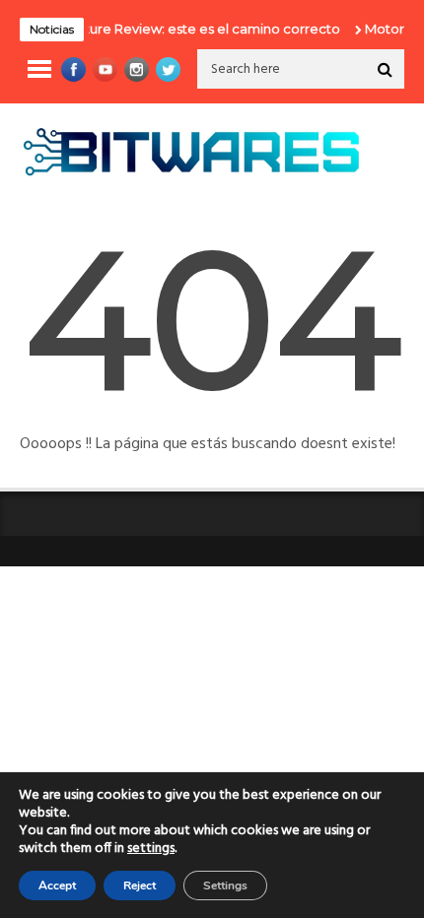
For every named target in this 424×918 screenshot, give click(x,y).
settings (151, 849)
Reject (139, 885)
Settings (225, 885)
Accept (57, 885)
